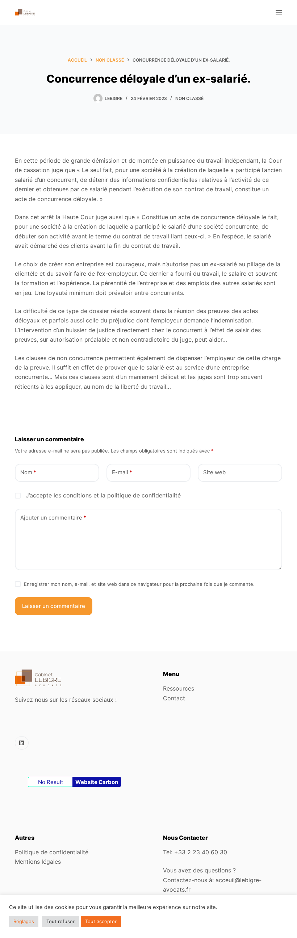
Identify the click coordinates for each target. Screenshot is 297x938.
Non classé (189, 98)
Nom (28, 472)
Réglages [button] (23, 921)
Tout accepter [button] (101, 921)
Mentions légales (38, 861)
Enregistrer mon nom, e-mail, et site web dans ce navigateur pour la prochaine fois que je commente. (139, 584)
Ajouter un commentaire (53, 517)
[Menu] (279, 12)
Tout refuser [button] (60, 921)
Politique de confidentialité (51, 852)
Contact (174, 698)
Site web (214, 472)
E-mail (122, 472)
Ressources (178, 688)
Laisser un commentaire (53, 606)
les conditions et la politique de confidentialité (117, 495)
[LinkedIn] (22, 743)
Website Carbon (96, 782)
